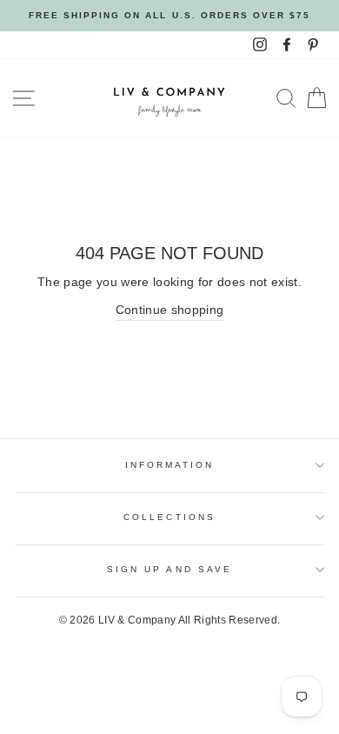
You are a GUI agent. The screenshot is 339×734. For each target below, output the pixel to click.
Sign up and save (169, 569)
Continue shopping (170, 310)
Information (170, 465)
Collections (169, 517)
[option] (169, 16)
